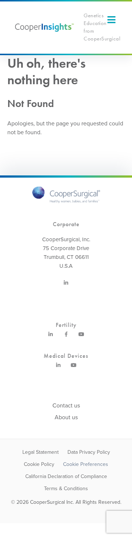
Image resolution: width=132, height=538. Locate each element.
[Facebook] (66, 337)
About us (66, 417)
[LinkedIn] (66, 286)
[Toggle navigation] (111, 19)
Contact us (66, 405)
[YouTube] (81, 337)
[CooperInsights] (44, 27)
